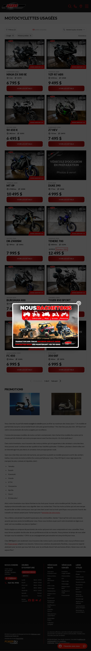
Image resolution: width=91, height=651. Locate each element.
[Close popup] (78, 303)
